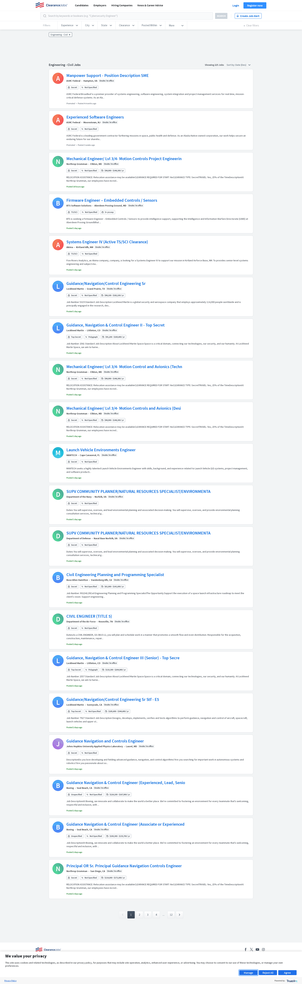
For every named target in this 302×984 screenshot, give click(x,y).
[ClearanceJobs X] (251, 949)
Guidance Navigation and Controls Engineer (105, 741)
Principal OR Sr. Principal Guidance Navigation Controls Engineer (124, 865)
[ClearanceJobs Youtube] (257, 949)
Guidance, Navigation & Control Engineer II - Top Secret (115, 325)
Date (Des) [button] (241, 65)
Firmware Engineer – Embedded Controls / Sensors (111, 200)
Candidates (81, 5)
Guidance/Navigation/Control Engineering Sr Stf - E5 (112, 699)
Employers (100, 5)
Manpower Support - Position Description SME (107, 75)
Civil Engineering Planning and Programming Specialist (115, 574)
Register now (255, 5)
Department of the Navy (79, 496)
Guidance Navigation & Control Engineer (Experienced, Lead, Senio (125, 782)
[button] (69, 25)
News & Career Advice (150, 5)
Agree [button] (287, 972)
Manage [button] (248, 972)
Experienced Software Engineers (95, 117)
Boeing (70, 787)
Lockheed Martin (75, 288)
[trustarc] (291, 980)
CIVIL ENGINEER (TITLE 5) (89, 616)
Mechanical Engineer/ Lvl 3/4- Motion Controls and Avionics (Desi (123, 408)
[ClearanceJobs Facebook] (245, 949)
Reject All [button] (268, 972)
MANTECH (71, 455)
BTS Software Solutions (78, 205)
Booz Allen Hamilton (77, 579)
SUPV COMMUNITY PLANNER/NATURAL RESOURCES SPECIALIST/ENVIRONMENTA (138, 491)
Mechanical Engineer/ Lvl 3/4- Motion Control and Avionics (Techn (124, 366)
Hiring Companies (121, 5)
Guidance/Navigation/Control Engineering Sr (106, 283)
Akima (69, 247)
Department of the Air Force (81, 621)
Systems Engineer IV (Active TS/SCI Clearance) (107, 242)
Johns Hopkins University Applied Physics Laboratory (94, 746)
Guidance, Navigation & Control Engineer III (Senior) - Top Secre (122, 657)
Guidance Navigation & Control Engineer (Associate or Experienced (125, 824)
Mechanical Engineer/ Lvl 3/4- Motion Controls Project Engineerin (124, 158)
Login (235, 5)
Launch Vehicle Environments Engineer (101, 450)
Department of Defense (78, 538)
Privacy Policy (10, 980)
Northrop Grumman (76, 164)
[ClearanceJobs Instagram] (263, 949)
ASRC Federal (73, 80)
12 (171, 914)
